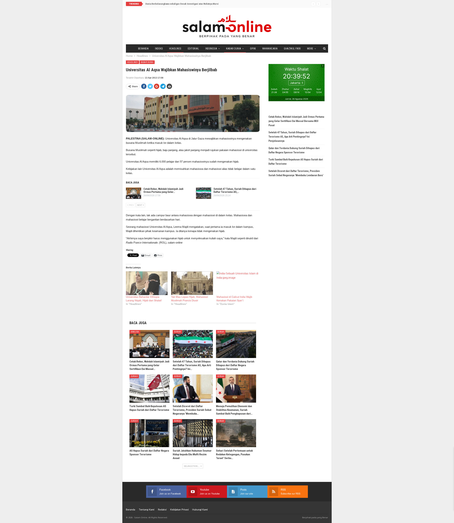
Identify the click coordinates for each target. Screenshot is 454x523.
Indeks (159, 48)
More (310, 48)
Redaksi (162, 509)
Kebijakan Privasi (179, 509)
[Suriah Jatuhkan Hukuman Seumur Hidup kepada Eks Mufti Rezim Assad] (193, 433)
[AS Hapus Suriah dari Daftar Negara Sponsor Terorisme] (149, 433)
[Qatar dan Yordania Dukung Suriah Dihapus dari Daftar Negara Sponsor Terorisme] (236, 344)
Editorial (193, 48)
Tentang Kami (146, 509)
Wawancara (270, 48)
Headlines (175, 48)
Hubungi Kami (200, 509)
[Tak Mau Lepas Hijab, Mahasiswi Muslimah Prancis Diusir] (192, 283)
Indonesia (211, 48)
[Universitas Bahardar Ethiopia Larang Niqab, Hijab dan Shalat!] (147, 283)
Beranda (143, 48)
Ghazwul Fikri (292, 48)
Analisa (135, 332)
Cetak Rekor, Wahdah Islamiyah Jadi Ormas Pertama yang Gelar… (163, 190)
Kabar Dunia (233, 48)
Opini (253, 48)
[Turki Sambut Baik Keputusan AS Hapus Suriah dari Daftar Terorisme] (149, 388)
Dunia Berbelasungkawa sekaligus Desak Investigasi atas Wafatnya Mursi (182, 3)
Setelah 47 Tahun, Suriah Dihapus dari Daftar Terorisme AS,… (235, 190)
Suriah (177, 332)
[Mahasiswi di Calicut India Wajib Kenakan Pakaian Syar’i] (237, 283)
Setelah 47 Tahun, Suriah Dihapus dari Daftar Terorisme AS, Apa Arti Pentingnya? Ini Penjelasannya (292, 136)
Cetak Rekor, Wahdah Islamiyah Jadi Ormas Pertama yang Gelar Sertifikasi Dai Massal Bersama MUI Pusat (296, 121)
